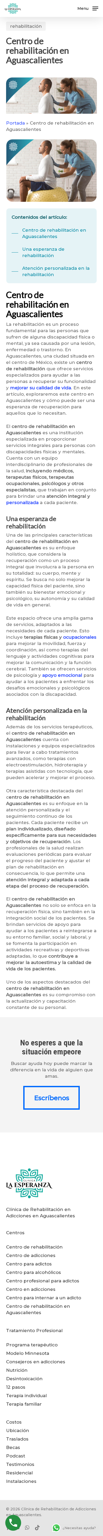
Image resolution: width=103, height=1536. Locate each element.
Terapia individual (26, 1395)
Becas (13, 1447)
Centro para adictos (29, 1264)
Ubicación (17, 1430)
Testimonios (20, 1464)
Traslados (17, 1439)
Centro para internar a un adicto (43, 1297)
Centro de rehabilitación (34, 1247)
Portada (15, 123)
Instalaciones (21, 1481)
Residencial (19, 1472)
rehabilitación (26, 26)
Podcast (15, 1456)
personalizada (22, 502)
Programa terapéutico (32, 1344)
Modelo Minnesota (27, 1353)
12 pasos (15, 1387)
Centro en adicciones (30, 1289)
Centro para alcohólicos (33, 1272)
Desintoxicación (24, 1378)
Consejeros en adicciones (35, 1361)
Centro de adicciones (30, 1255)
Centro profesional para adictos (42, 1280)
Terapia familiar (24, 1404)
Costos (14, 1422)
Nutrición (16, 1370)
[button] (87, 8)
